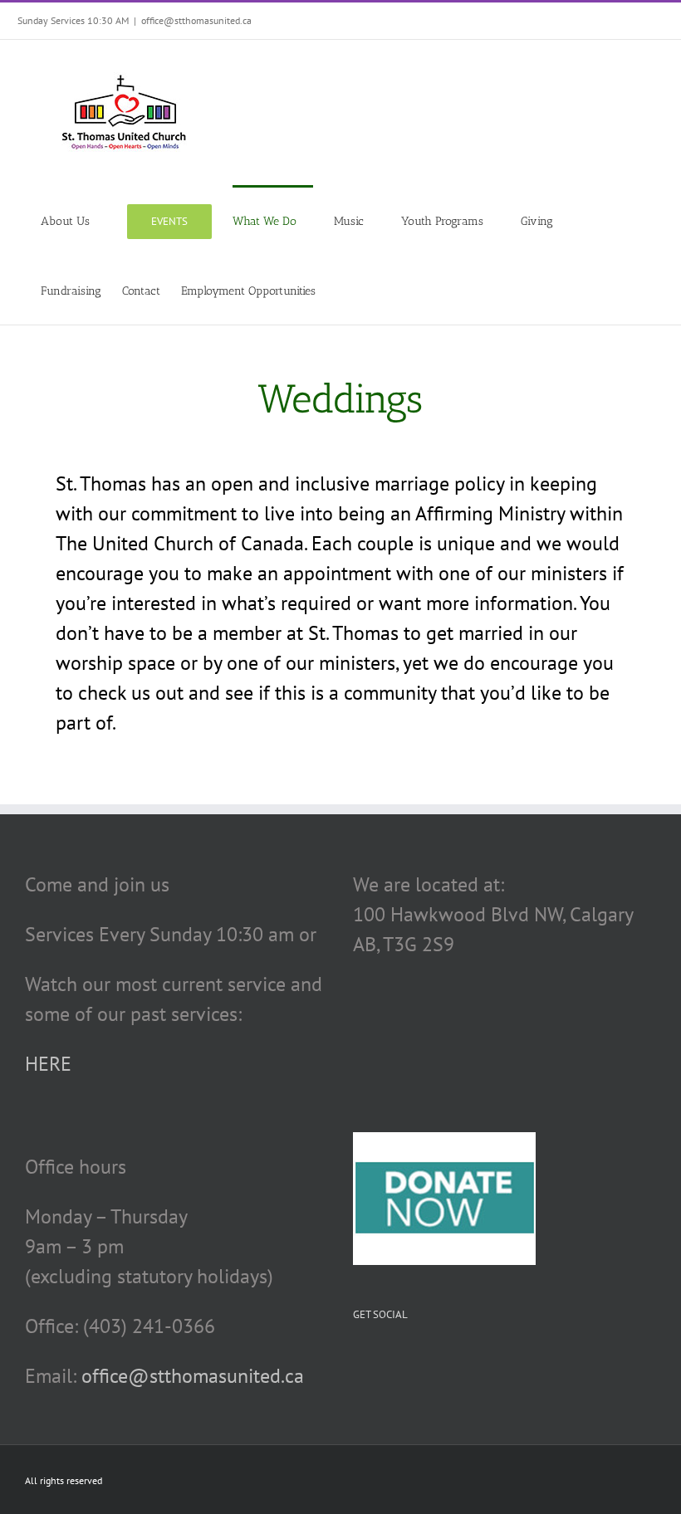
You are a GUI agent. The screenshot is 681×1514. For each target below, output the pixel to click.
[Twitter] (382, 1363)
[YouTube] (406, 1363)
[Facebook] (358, 1363)
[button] (340, 290)
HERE (48, 1064)
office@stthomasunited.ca (196, 20)
